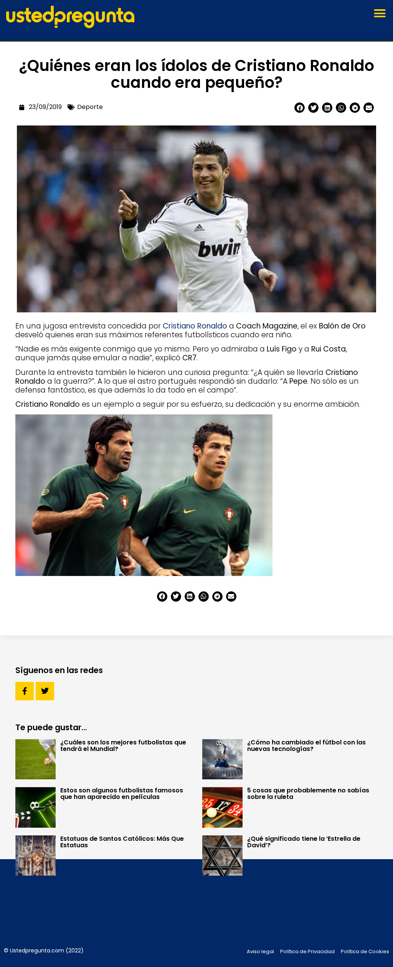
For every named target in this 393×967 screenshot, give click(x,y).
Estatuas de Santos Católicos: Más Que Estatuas (122, 842)
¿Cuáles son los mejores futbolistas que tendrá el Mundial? (123, 745)
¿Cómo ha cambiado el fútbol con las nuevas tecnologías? (306, 745)
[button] (379, 13)
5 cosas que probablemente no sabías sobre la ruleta (308, 793)
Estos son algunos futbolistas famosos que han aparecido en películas (121, 793)
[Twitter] (45, 691)
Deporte (90, 106)
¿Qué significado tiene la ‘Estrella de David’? (303, 842)
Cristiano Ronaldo (195, 326)
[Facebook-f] (24, 691)
